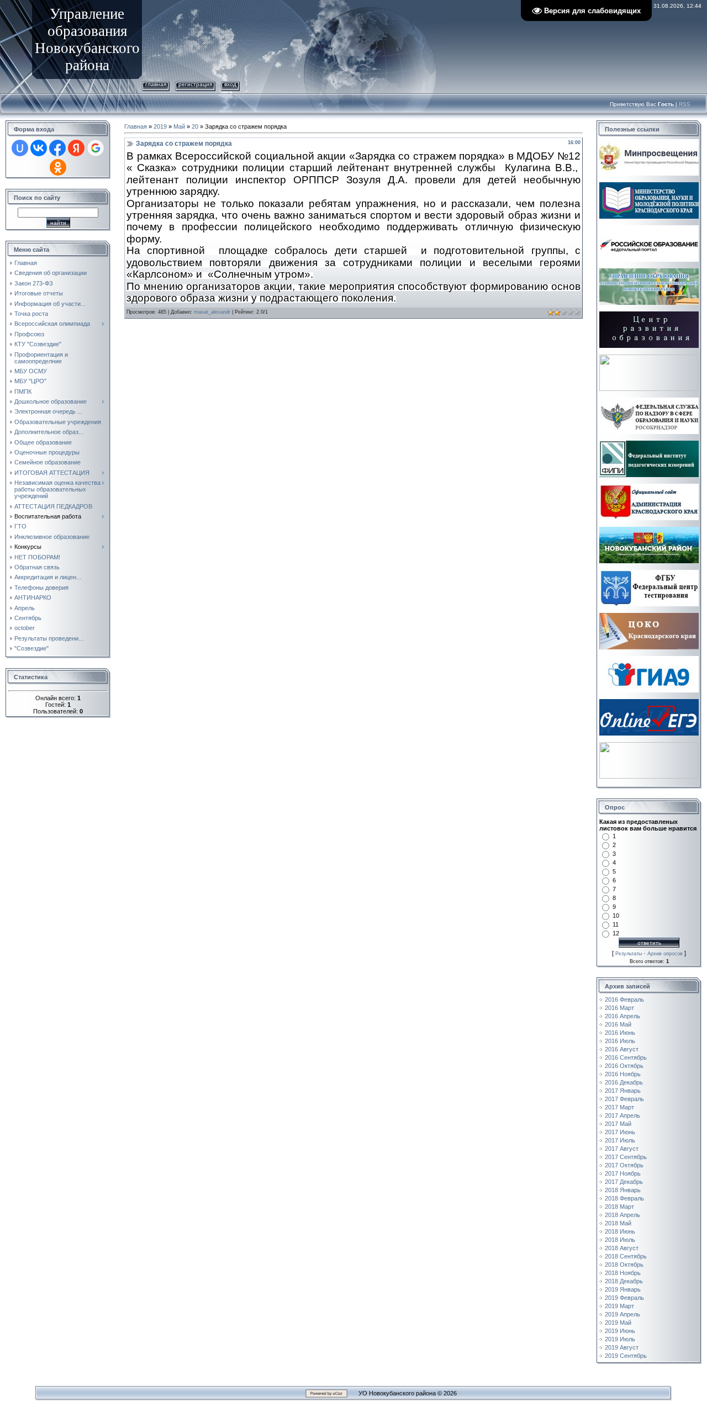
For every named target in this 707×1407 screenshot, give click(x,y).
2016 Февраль (624, 999)
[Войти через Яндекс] (76, 148)
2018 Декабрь (624, 1281)
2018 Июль (620, 1239)
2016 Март (619, 1007)
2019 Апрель (622, 1314)
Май (179, 126)
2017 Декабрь (624, 1181)
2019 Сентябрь (626, 1355)
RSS (684, 104)
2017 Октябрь (624, 1165)
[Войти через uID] (20, 148)
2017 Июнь (620, 1132)
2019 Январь (623, 1289)
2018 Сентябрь (626, 1256)
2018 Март (619, 1206)
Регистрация (195, 84)
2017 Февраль (624, 1099)
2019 (160, 126)
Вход (230, 84)
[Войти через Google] (95, 148)
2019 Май (618, 1322)
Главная (155, 84)
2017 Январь (623, 1090)
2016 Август (622, 1049)
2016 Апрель (622, 1016)
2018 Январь (623, 1190)
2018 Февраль (624, 1198)
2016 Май (618, 1024)
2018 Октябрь (624, 1264)
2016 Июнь (620, 1032)
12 (616, 933)
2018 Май (618, 1223)
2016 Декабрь (624, 1082)
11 (616, 924)
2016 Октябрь (624, 1065)
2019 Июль (620, 1339)
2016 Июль (620, 1041)
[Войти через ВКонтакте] (38, 148)
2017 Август (622, 1148)
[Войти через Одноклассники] (58, 167)
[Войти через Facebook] (57, 148)
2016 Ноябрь (623, 1074)
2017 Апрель (622, 1115)
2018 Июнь (620, 1231)
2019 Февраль (624, 1297)
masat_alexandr (212, 312)
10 (616, 915)
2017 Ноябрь (623, 1173)
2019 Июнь (620, 1330)
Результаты (628, 953)
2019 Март (619, 1306)
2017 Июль (620, 1140)
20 (195, 126)
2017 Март (619, 1107)
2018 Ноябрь (623, 1273)
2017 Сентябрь (626, 1157)
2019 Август (622, 1347)
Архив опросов (665, 953)
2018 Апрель (622, 1215)
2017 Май (618, 1123)
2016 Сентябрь (626, 1057)
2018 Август (622, 1248)
